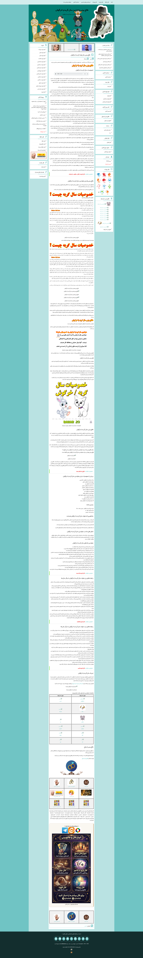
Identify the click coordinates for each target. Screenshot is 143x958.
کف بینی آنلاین (108, 111)
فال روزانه (95, 2)
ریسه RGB (108, 161)
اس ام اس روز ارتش (107, 61)
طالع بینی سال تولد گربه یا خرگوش (80, 54)
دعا (110, 133)
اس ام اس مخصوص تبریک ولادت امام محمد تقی (105, 50)
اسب (60, 701)
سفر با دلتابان (42, 115)
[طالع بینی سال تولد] (104, 215)
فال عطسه (43, 167)
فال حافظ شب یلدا (41, 147)
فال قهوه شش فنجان (107, 102)
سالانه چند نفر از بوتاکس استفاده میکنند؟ (39, 125)
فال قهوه (109, 96)
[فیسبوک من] (79, 938)
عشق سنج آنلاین (107, 152)
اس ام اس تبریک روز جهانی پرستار (104, 58)
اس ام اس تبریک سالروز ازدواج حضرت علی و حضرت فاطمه (105, 54)
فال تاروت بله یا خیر (41, 89)
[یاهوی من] (87, 938)
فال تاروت (101, 2)
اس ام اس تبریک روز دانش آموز (104, 65)
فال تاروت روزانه (42, 49)
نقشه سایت (65, 947)
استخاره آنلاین (76, 2)
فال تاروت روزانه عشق (40, 86)
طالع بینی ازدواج (107, 121)
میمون (82, 728)
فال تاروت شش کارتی (41, 74)
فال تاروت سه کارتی (41, 65)
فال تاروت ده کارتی (41, 80)
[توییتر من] (67, 938)
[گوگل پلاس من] (63, 938)
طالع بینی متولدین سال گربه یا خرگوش (71, 10)
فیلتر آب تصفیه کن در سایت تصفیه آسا (39, 102)
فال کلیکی (109, 142)
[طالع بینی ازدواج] (71, 766)
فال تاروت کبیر (42, 52)
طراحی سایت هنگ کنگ (40, 121)
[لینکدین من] (56, 938)
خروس (60, 728)
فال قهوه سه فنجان (107, 99)
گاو (82, 735)
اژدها (60, 711)
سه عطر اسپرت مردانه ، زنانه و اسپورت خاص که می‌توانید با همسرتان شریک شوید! (38, 107)
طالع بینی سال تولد (107, 229)
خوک (61, 735)
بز (60, 722)
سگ (82, 711)
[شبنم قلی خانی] (56, 48)
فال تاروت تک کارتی (41, 62)
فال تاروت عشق (42, 83)
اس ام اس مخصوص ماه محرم (105, 68)
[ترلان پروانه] (71, 50)
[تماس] (71, 938)
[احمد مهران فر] (87, 48)
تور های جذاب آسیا (41, 112)
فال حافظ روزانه (42, 144)
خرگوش (82, 701)
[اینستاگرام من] (75, 938)
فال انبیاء (109, 86)
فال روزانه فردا (42, 176)
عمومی (85, 926)
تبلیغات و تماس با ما (67, 2)
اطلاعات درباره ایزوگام (41, 128)
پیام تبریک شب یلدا (41, 150)
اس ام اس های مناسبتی (85, 2)
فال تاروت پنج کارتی (41, 71)
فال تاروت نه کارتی (41, 77)
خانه (112, 2)
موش (82, 722)
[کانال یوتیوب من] (59, 938)
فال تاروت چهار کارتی (41, 68)
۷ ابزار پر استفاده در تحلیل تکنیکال (38, 118)
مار (82, 742)
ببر (60, 742)
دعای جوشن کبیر (107, 130)
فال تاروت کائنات (41, 58)
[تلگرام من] (83, 938)
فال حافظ (107, 2)
